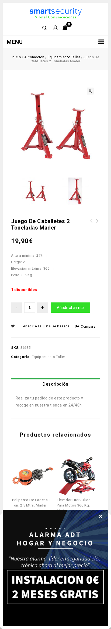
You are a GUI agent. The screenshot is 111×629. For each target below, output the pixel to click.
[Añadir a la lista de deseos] (37, 462)
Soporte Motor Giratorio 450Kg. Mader (97, 224)
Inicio (16, 57)
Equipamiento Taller (64, 57)
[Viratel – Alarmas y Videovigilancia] (56, 13)
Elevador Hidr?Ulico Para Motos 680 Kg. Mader (91, 227)
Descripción (55, 384)
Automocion (34, 57)
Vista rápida (29, 462)
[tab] (55, 384)
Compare (88, 326)
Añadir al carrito (70, 307)
